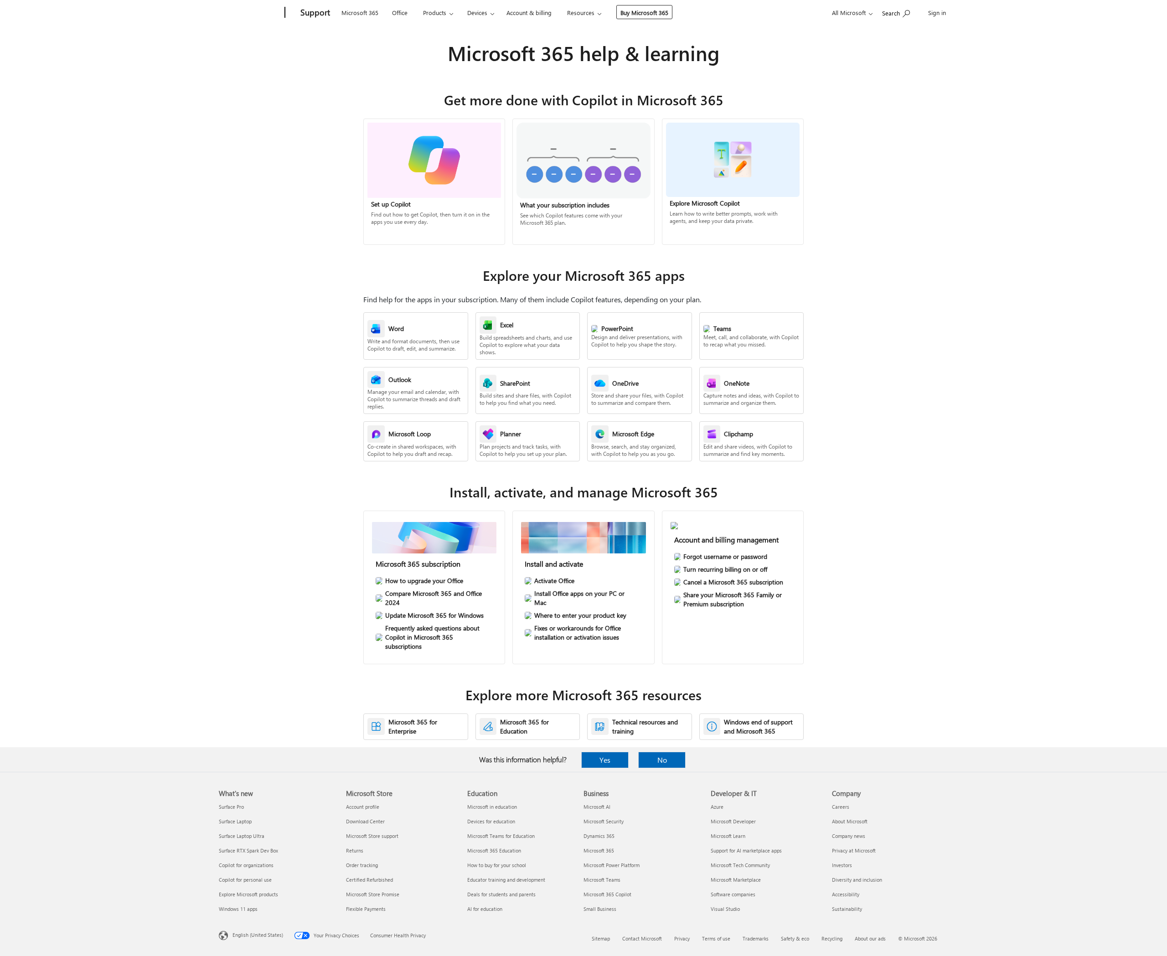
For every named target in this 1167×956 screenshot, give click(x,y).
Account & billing (529, 12)
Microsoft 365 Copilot (607, 894)
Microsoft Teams (602, 879)
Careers (840, 806)
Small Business (600, 908)
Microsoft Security (604, 821)
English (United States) (257, 934)
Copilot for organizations (246, 865)
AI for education (484, 908)
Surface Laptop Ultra (241, 835)
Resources (580, 12)
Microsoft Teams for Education (501, 835)
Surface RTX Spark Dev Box (248, 850)
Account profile (362, 806)
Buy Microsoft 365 (644, 12)
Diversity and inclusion (857, 879)
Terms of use (716, 938)
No (662, 760)
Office (400, 12)
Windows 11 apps (238, 908)
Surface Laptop (235, 821)
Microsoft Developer (733, 821)
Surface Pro (231, 806)
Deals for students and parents (501, 894)
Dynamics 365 (599, 835)
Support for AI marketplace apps (746, 850)
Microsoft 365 (359, 12)
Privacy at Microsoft (854, 850)
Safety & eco (795, 938)
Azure (717, 806)
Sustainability (847, 908)
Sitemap (601, 938)
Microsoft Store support (372, 835)
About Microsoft (850, 821)
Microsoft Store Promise (372, 894)
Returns (354, 850)
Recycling (831, 938)
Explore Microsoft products (248, 894)
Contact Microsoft (642, 938)
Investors (842, 865)
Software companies (733, 894)
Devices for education (491, 821)
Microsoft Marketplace (736, 879)
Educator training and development (506, 879)
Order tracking (362, 865)
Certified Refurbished (369, 879)
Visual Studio (725, 908)
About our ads (870, 938)
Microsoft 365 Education (494, 850)
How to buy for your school (496, 865)
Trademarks (756, 938)
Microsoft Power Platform (612, 865)
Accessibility (845, 894)
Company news (848, 835)
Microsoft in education (492, 806)
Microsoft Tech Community (740, 865)
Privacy (682, 938)
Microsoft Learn (728, 835)
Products (434, 12)
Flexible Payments (366, 908)
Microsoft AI (597, 806)
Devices (477, 12)
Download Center (365, 821)
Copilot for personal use (245, 879)
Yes (604, 760)
